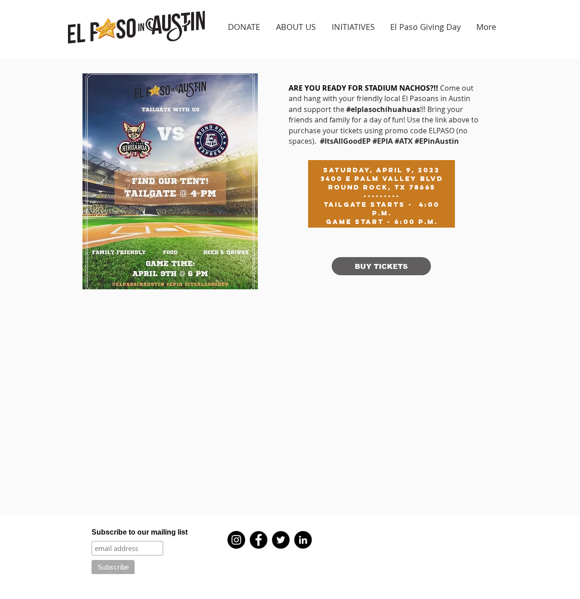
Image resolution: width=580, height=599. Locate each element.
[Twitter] (281, 540)
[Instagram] (236, 540)
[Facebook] (258, 540)
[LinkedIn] (303, 540)
